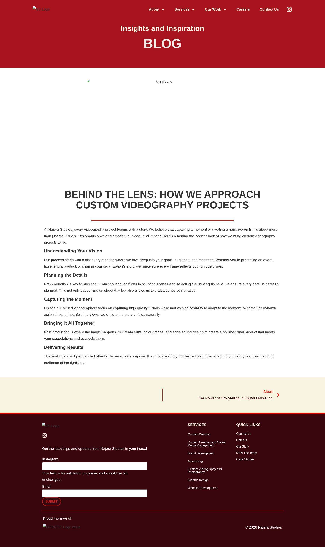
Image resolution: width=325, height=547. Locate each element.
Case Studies (245, 459)
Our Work (213, 9)
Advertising (195, 461)
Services (182, 9)
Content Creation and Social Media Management (207, 444)
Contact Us (269, 9)
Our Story (242, 446)
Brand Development (201, 453)
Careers (243, 9)
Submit (52, 501)
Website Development (202, 488)
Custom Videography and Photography (205, 470)
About (154, 9)
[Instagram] (289, 9)
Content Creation (199, 434)
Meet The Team (246, 452)
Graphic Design (198, 480)
